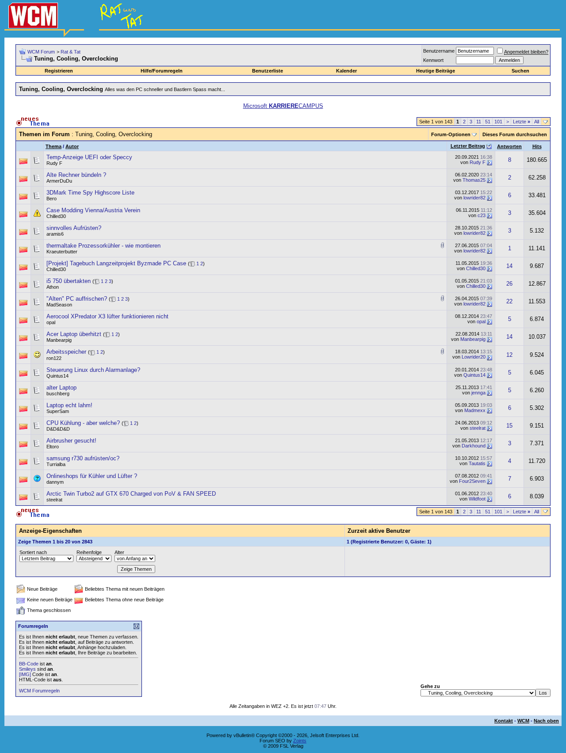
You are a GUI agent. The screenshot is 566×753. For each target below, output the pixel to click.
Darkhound (474, 445)
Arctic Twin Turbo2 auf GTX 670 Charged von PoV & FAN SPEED (131, 493)
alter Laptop (61, 387)
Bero (51, 198)
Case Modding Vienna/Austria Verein (93, 210)
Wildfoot (477, 498)
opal (50, 322)
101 (498, 121)
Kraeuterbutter (61, 251)
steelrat (478, 428)
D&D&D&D (58, 429)
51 (487, 121)
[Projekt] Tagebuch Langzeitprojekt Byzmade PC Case (116, 263)
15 (509, 425)
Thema (53, 146)
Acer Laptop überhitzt (73, 334)
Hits (537, 146)
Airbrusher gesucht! (71, 440)
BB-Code (28, 663)
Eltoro (52, 446)
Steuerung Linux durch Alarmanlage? (93, 370)
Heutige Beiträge (435, 70)
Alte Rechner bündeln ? (76, 175)
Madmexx (475, 410)
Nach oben (546, 720)
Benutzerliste (267, 70)
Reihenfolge (89, 552)
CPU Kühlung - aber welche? (83, 423)
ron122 (53, 358)
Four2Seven (472, 481)
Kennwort (433, 60)
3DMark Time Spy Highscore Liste (90, 192)
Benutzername (439, 51)
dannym (55, 482)
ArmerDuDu (59, 180)
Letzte (521, 121)
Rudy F (54, 163)
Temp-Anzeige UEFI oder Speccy (89, 157)
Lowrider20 (474, 356)
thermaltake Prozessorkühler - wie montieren (103, 245)
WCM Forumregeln (39, 690)
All (536, 121)
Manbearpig (59, 340)
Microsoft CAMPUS (283, 106)
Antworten (509, 146)
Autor (72, 146)
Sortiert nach (33, 552)
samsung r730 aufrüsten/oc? (82, 458)
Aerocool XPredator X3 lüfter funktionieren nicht (107, 316)
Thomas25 (474, 180)
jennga (478, 392)
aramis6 (55, 234)
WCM (523, 720)
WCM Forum (41, 51)
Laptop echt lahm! (69, 405)
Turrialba (55, 464)
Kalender (346, 70)
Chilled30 (56, 216)
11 (478, 121)
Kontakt (503, 720)
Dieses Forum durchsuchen (514, 134)
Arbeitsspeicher (66, 351)
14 (509, 266)
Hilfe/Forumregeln (162, 70)
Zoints (299, 740)
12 (509, 355)
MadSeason (59, 304)
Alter (119, 552)
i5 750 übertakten (68, 281)
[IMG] (25, 674)
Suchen (520, 70)
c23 (482, 215)
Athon (52, 287)
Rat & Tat (70, 51)
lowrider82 (474, 197)
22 (509, 301)
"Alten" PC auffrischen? (76, 298)
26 (509, 283)
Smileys (27, 669)
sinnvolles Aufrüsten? (73, 228)
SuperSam (57, 411)
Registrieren (59, 70)
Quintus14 (57, 375)
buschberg (57, 393)
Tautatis (477, 463)
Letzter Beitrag (468, 146)
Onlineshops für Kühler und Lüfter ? (91, 476)
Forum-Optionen (450, 134)
